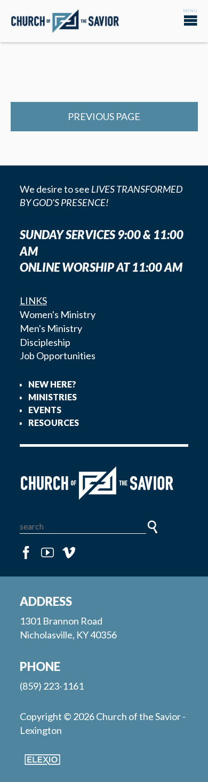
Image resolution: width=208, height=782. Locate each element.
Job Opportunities (57, 355)
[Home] (104, 483)
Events (44, 410)
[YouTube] (47, 553)
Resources (53, 422)
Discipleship (45, 342)
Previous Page (104, 116)
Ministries (52, 397)
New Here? (52, 384)
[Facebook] (26, 553)
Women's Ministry (57, 314)
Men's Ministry (51, 328)
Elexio (42, 759)
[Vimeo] (68, 553)
